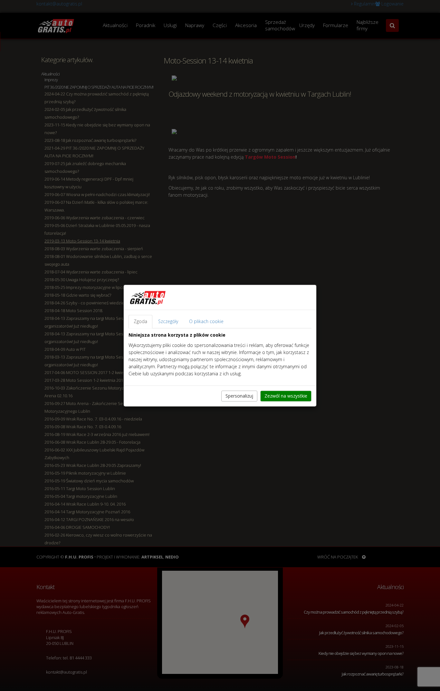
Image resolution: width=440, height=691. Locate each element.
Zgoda (140, 321)
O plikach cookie (206, 321)
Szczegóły (168, 321)
